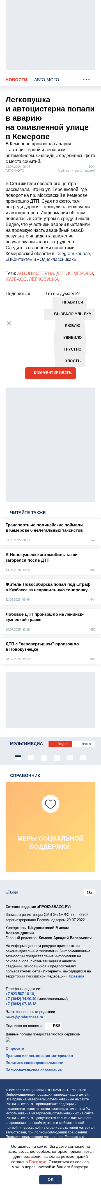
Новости (16, 79)
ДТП (61, 273)
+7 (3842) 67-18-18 (21, 1004)
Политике (37, 1161)
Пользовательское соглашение (34, 1070)
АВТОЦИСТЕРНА (35, 273)
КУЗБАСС (16, 279)
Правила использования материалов (39, 1056)
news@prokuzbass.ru (24, 1017)
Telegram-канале (73, 253)
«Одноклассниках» (56, 259)
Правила (76, 976)
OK (50, 1179)
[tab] (18, 756)
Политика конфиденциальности (34, 1063)
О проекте (15, 1048)
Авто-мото (46, 79)
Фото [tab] (86, 744)
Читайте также (28, 512)
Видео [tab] (63, 744)
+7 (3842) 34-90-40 (21, 999)
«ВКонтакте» (19, 259)
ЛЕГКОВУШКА (44, 279)
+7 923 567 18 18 (20, 994)
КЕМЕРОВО (80, 273)
